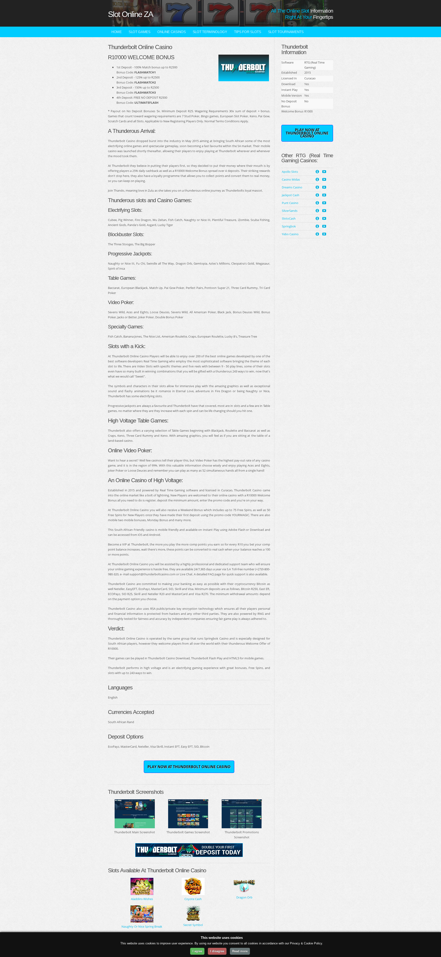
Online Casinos (171, 32)
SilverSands (289, 211)
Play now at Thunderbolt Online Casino (189, 766)
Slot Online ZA (130, 14)
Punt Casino (290, 203)
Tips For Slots (247, 32)
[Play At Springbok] (324, 226)
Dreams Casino (292, 187)
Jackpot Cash (290, 195)
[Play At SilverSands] (324, 210)
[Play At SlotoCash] (324, 218)
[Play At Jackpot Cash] (324, 194)
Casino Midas (291, 179)
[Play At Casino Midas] (324, 179)
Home (116, 32)
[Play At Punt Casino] (324, 202)
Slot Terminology (210, 32)
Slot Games (139, 32)
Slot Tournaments (286, 32)
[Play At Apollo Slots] (324, 171)
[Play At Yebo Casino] (324, 233)
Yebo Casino (290, 234)
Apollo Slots (290, 172)
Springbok (289, 226)
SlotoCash (289, 218)
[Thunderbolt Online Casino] (243, 79)
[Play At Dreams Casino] (324, 187)
